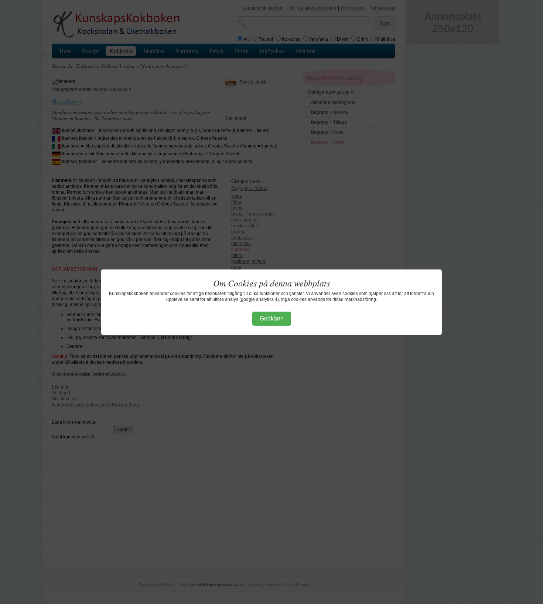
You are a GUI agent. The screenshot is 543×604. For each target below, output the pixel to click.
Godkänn (272, 318)
